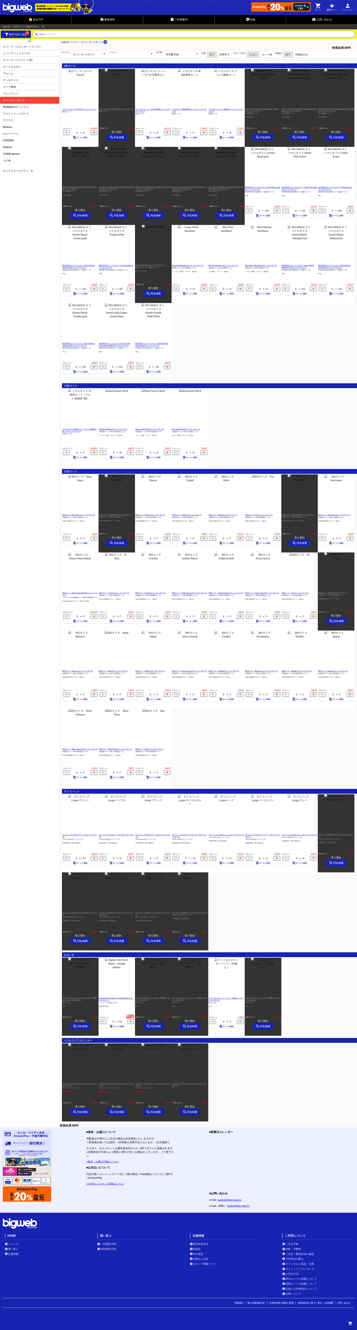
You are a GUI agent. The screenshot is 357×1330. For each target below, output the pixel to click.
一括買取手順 (108, 1243)
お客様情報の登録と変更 (281, 1303)
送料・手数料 (293, 1248)
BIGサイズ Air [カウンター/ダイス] (295, 593)
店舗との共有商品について (301, 1288)
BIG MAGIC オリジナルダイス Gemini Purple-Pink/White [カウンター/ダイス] (151, 344)
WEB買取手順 (108, 1248)
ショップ (13, 1243)
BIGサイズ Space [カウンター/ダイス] (332, 671)
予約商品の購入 (294, 1258)
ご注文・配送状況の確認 (299, 1253)
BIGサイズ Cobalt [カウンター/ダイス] (186, 515)
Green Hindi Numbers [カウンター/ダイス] (187, 265)
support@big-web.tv (229, 1199)
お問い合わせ (343, 1303)
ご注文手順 (291, 1243)
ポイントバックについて (299, 1268)
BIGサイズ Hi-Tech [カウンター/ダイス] (114, 593)
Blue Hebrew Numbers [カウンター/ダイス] (261, 265)
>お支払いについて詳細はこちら (105, 1183)
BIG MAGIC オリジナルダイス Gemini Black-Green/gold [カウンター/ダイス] (78, 266)
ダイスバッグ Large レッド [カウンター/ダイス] (226, 835)
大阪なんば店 (200, 1258)
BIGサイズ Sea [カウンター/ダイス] (149, 749)
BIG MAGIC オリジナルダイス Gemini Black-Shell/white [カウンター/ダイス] (334, 266)
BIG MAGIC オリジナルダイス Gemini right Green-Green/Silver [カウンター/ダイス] (114, 344)
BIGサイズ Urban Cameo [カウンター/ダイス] (189, 671)
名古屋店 (198, 1253)
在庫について (293, 1293)
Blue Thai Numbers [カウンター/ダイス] (223, 265)
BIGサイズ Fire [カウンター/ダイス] (258, 515)
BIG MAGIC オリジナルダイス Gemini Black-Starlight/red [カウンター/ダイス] (298, 266)
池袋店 (197, 1248)
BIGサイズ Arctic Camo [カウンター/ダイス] (262, 593)
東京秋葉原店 (200, 1243)
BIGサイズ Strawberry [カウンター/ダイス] (261, 671)
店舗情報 (13, 1253)
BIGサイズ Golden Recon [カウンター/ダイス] (189, 593)
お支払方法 (291, 1273)
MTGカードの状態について (301, 1278)
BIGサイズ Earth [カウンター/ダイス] (223, 515)
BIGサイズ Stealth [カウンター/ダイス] (296, 671)
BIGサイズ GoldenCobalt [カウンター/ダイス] (226, 593)
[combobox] (197, 35)
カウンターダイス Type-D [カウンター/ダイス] (79, 109)
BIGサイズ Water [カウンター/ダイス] (149, 671)
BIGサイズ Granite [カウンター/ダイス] (150, 593)
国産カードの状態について (301, 1283)
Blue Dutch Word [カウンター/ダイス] (186, 429)
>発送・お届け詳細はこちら (102, 1161)
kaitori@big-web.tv (238, 1205)
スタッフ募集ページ (204, 1263)
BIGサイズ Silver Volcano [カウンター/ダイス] (79, 749)
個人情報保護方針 (256, 1303)
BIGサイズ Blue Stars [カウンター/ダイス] (78, 515)
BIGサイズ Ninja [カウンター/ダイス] (113, 671)
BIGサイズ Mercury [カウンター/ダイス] (77, 671)
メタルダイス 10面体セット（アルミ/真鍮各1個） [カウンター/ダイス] (79, 430)
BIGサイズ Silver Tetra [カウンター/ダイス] (115, 749)
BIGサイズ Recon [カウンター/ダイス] (150, 515)
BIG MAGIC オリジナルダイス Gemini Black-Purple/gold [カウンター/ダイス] (78, 344)
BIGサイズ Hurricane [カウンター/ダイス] (334, 515)
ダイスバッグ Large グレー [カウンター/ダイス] (299, 835)
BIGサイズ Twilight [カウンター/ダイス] (224, 671)
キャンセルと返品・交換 (299, 1263)
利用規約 (238, 1303)
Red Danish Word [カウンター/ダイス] (113, 429)
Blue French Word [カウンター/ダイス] (149, 429)
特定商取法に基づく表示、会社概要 (315, 1303)
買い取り (13, 1248)
